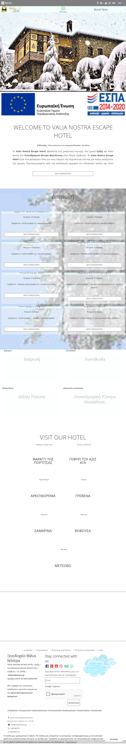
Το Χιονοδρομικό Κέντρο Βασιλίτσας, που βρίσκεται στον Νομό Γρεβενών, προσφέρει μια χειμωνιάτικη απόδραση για (94, 398)
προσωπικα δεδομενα (84, 650)
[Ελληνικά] (119, 3)
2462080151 (15, 728)
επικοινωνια (42, 650)
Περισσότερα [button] (71, 742)
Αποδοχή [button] (114, 739)
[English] (123, 3)
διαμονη (28, 650)
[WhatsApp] (63, 8)
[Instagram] (109, 3)
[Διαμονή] (31, 355)
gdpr (101, 650)
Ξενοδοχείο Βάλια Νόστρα (25, 9)
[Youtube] (106, 3)
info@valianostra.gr (16, 675)
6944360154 (15, 732)
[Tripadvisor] (114, 3)
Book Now (101, 9)
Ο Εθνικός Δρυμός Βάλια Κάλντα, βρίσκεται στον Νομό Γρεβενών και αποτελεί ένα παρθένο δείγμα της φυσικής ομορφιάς (31, 398)
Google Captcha (52, 686)
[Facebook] (97, 3)
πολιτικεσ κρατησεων (61, 650)
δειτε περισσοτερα (31, 234)
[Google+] (101, 3)
